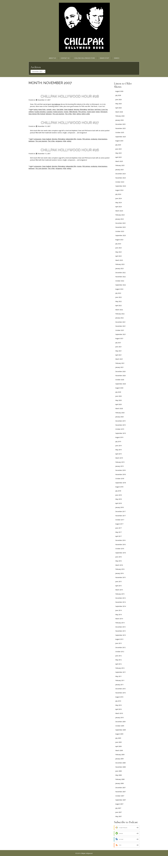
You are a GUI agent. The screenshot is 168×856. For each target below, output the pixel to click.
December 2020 (120, 371)
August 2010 (119, 697)
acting (36, 109)
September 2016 (120, 553)
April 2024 (118, 207)
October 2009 (119, 726)
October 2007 (119, 796)
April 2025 (118, 157)
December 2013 (120, 627)
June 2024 (118, 198)
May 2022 (118, 301)
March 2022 (119, 310)
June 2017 (118, 528)
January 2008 (119, 783)
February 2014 (119, 623)
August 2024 (119, 190)
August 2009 (119, 734)
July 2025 (118, 145)
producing (94, 139)
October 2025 (119, 132)
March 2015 (119, 590)
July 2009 (118, 738)
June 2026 (118, 99)
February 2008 (119, 779)
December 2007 (120, 787)
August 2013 (119, 639)
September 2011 (120, 672)
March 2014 (119, 619)
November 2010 (120, 693)
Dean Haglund (68, 109)
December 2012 (120, 647)
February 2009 (119, 754)
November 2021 (120, 326)
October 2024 (119, 182)
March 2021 (119, 359)
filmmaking (83, 109)
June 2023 (118, 248)
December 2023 (120, 223)
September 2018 (120, 483)
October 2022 (119, 281)
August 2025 (119, 141)
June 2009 (118, 742)
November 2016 (120, 544)
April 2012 (118, 664)
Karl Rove (91, 109)
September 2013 (120, 635)
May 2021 (118, 351)
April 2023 (118, 256)
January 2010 (119, 717)
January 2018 (119, 507)
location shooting (40, 112)
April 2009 (118, 746)
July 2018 (118, 491)
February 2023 (119, 264)
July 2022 (118, 293)
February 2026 (119, 116)
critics (54, 109)
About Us (52, 58)
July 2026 (118, 95)
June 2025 (118, 149)
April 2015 (118, 586)
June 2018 (118, 495)
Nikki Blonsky (73, 112)
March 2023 (119, 260)
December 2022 (120, 272)
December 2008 (120, 763)
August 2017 (119, 524)
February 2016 (119, 569)
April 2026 (118, 108)
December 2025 (120, 124)
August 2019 (119, 437)
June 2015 (118, 581)
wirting (79, 114)
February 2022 (119, 314)
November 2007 (120, 792)
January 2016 (119, 573)
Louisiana (49, 112)
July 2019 (118, 441)
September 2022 (120, 285)
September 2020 (120, 384)
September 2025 (120, 137)
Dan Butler (60, 109)
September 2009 (120, 730)
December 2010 (120, 689)
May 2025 (118, 153)
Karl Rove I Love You (101, 109)
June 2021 (118, 347)
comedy (48, 109)
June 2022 (118, 297)
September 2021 (120, 334)
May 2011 (118, 676)
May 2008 (118, 775)
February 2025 (119, 165)
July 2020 (118, 392)
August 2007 (119, 804)
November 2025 (120, 128)
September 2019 (120, 433)
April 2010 (118, 709)
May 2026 (118, 104)
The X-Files (68, 114)
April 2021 (118, 355)
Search (116, 58)
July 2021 (118, 343)
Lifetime (31, 112)
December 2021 (120, 322)
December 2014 (120, 598)
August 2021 (119, 338)
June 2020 (118, 396)
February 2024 (119, 215)
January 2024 (119, 219)
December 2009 (120, 722)
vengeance (59, 141)
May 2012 (118, 660)
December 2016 (120, 540)
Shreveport (103, 112)
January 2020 (119, 417)
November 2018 (120, 474)
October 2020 (119, 380)
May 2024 (118, 202)
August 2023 (119, 240)
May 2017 (118, 532)
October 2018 (119, 478)
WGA (74, 114)
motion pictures (58, 112)
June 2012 (118, 656)
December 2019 (120, 421)
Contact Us (65, 58)
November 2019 (120, 425)
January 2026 (119, 120)
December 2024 (120, 174)
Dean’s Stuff (104, 58)
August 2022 (119, 289)
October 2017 (119, 520)
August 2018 (119, 487)
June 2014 (118, 610)
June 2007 (118, 812)
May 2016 (118, 561)
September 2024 (120, 186)
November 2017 (120, 516)
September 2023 (120, 235)
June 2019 (118, 446)
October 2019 (119, 429)
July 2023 (118, 244)
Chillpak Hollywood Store (84, 58)
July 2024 (118, 194)
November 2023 (120, 227)
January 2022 (119, 318)
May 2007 (118, 816)
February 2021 (119, 363)
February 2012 (119, 668)
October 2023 (119, 231)
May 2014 (118, 614)
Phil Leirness (82, 112)
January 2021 (119, 367)
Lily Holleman (56, 104)
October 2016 (119, 548)
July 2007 (118, 808)
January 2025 (119, 170)
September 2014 (120, 606)
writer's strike (85, 114)
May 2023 (118, 252)
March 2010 (119, 713)
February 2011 (119, 680)
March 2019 (119, 458)
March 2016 (119, 565)
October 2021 (119, 330)
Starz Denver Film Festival (37, 114)
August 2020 (119, 388)
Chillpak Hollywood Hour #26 (70, 150)
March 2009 (119, 750)
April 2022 (118, 305)
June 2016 (118, 557)
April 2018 (118, 503)
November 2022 (120, 277)
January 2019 (119, 466)
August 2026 (119, 91)
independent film (71, 139)
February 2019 (119, 462)
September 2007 (120, 800)
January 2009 (119, 759)
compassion (37, 139)
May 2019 (118, 450)
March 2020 (119, 408)
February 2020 (119, 413)
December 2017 (120, 511)
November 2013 (120, 631)
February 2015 (119, 594)
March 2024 (119, 211)
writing (69, 141)
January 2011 (119, 684)
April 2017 (118, 536)
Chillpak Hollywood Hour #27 (70, 122)
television (49, 114)
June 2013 (118, 643)
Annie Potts (42, 109)
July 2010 (118, 701)
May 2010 (118, 705)
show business (102, 139)
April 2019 (118, 454)
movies (66, 112)
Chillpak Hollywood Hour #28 (70, 96)
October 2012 (119, 651)
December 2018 (120, 470)
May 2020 (118, 400)
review (98, 112)
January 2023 (119, 268)
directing (76, 109)
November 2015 (120, 577)
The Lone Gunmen (58, 114)
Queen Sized (91, 112)
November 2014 (120, 602)
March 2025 (119, 161)
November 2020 (120, 375)
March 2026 (119, 112)
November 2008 (120, 767)
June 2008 (118, 771)
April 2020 (118, 404)
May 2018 (118, 499)
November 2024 (120, 178)
